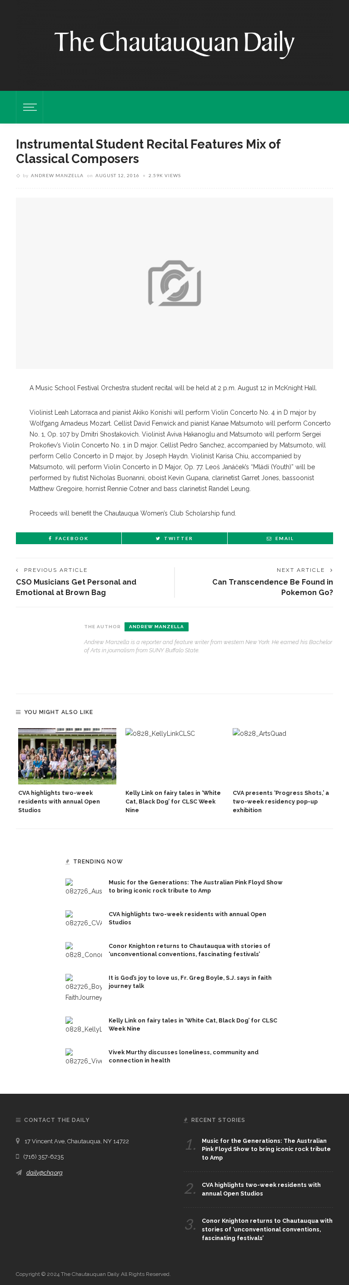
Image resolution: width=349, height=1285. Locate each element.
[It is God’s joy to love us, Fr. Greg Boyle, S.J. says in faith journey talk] (83, 987)
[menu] (28, 107)
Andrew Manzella (57, 175)
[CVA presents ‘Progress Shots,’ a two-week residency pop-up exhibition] (282, 756)
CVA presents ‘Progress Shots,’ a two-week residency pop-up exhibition (281, 801)
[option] (67, 771)
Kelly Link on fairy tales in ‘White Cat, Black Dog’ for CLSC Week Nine (173, 801)
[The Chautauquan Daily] (174, 44)
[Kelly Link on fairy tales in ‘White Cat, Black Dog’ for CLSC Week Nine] (174, 756)
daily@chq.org (44, 1172)
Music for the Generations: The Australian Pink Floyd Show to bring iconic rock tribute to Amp (266, 1149)
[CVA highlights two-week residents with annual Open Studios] (67, 756)
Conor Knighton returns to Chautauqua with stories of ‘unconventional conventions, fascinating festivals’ (267, 1229)
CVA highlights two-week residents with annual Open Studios (59, 801)
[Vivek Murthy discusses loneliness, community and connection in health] (83, 1056)
